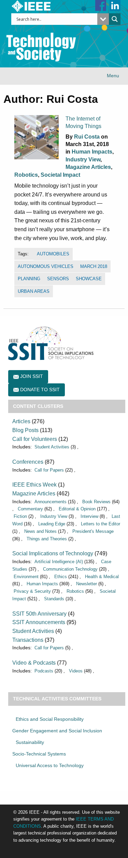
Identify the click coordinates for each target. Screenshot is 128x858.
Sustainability (30, 742)
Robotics (26, 175)
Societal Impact (60, 175)
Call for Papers (49, 470)
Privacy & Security (32, 591)
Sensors (58, 278)
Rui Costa (87, 137)
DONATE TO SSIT (39, 389)
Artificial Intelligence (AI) (58, 561)
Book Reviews (96, 501)
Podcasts (43, 670)
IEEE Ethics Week (34, 485)
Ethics (60, 576)
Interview (89, 516)
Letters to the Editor (100, 523)
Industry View (83, 159)
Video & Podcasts (34, 663)
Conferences (27, 462)
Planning (29, 278)
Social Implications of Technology (52, 553)
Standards (54, 598)
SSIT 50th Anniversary (39, 614)
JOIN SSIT (31, 376)
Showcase (89, 278)
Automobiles (53, 253)
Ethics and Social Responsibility (50, 719)
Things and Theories (47, 538)
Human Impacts (92, 152)
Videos (76, 670)
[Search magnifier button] (114, 19)
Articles (21, 421)
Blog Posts (25, 430)
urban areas (33, 291)
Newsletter (86, 583)
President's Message (93, 531)
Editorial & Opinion (77, 508)
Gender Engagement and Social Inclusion (57, 730)
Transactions (27, 640)
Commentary (30, 508)
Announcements (50, 501)
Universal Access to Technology (50, 765)
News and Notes (40, 531)
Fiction (20, 516)
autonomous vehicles (45, 266)
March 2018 (93, 266)
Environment (26, 576)
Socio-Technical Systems (39, 753)
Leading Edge (51, 523)
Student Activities (51, 446)
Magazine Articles (88, 167)
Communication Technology (70, 569)
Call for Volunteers (34, 439)
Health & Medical (102, 576)
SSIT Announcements (38, 622)
